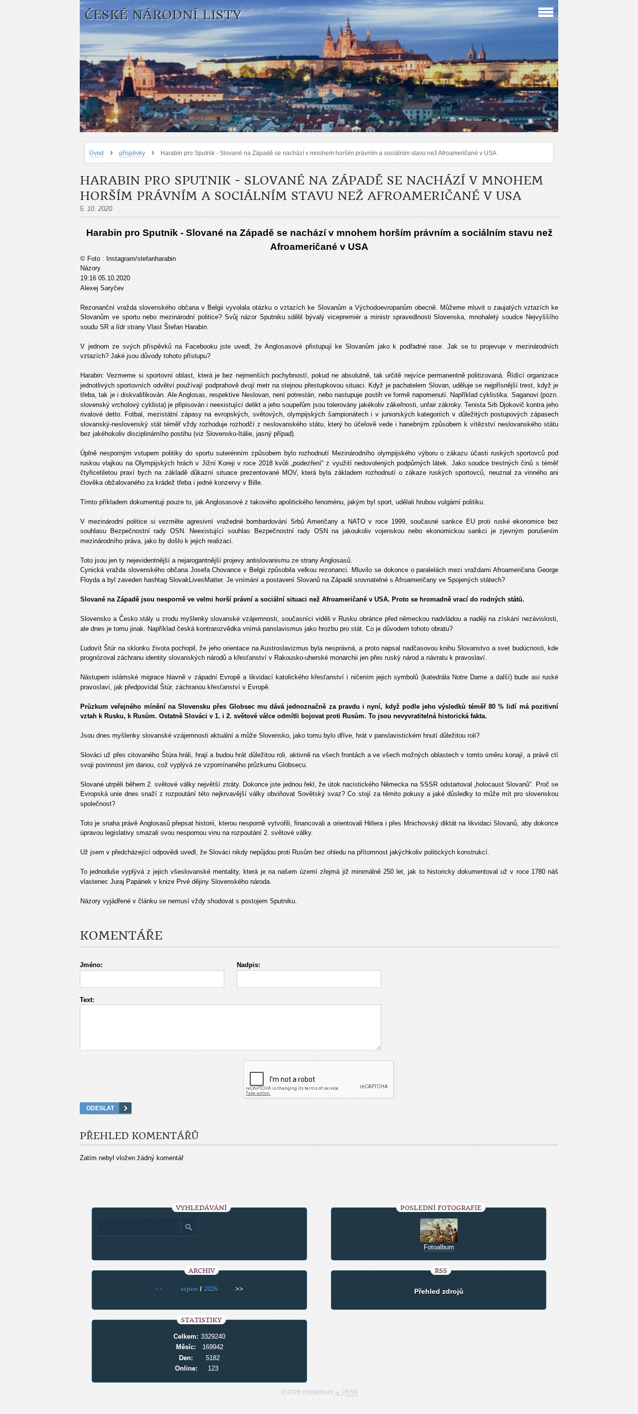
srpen (189, 1289)
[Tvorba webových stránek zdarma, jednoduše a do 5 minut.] (338, 1393)
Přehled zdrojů (439, 1291)
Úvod (96, 153)
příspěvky (132, 153)
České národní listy (163, 15)
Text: (87, 1000)
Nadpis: (248, 965)
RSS (351, 1392)
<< (159, 1289)
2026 (211, 1289)
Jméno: (91, 965)
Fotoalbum (439, 1247)
